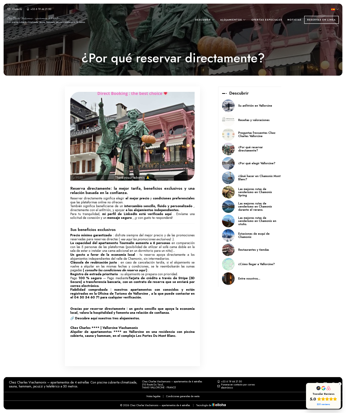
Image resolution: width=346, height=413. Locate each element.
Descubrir (203, 19)
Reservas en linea (321, 19)
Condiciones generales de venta (182, 396)
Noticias (294, 19)
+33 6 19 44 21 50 (231, 381)
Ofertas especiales (266, 19)
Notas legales (153, 396)
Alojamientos (231, 19)
